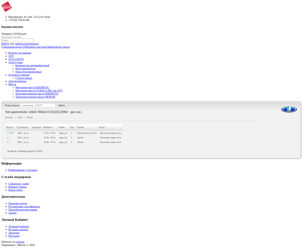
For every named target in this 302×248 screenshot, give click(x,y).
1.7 (8, 137)
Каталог (9, 117)
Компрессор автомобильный (32, 65)
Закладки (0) (18, 46)
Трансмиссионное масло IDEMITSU (37, 93)
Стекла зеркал (23, 77)
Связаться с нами (18, 183)
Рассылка (14, 235)
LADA (20, 117)
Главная (6, 46)
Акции (12, 212)
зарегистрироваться (26, 43)
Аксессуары (15, 62)
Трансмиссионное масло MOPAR (35, 96)
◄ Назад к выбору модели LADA (24, 151)
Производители (17, 203)
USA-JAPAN (16, 59)
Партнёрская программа (22, 209)
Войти (5, 43)
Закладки (13, 232)
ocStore (20, 241)
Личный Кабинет (18, 226)
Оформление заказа (58, 46)
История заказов (18, 229)
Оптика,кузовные (19, 74)
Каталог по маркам (19, 52)
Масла (12, 84)
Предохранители (25, 68)
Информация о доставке (22, 170)
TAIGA (30, 117)
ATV (11, 55)
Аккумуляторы (17, 81)
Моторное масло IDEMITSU (32, 87)
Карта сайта (15, 189)
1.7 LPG (10, 133)
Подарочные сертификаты (24, 206)
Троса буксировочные (28, 71)
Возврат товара (17, 186)
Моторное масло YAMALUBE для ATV (39, 90)
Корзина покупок (36, 46)
